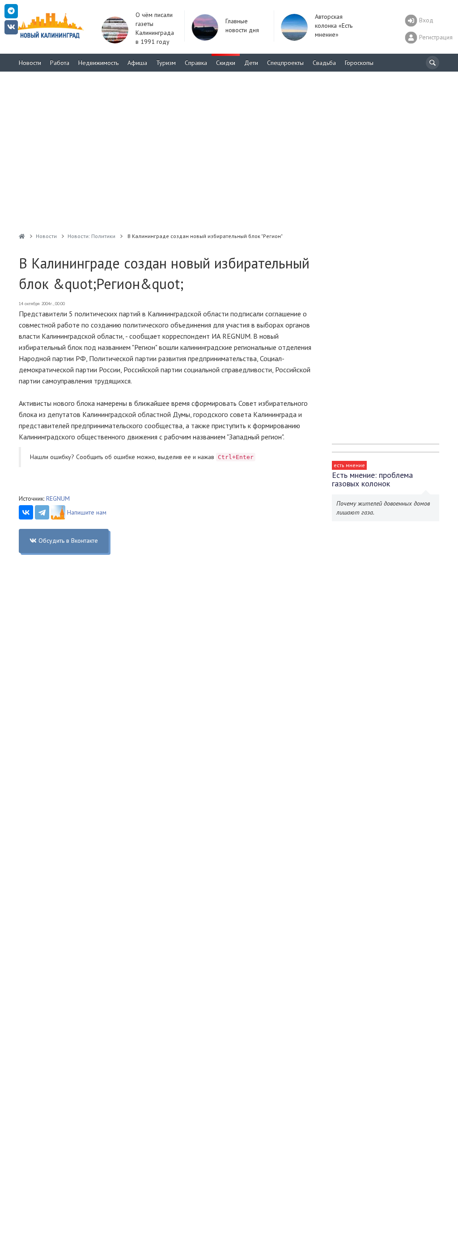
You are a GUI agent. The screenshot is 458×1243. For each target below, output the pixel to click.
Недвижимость (98, 63)
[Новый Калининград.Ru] (22, 236)
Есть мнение (349, 465)
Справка (196, 63)
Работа (59, 63)
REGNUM (58, 498)
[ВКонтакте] (26, 512)
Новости (30, 63)
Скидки (225, 63)
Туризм (166, 63)
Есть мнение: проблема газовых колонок (372, 479)
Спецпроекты (285, 63)
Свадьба (324, 63)
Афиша (137, 63)
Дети (251, 63)
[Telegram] (42, 512)
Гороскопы (359, 63)
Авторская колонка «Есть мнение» (333, 25)
